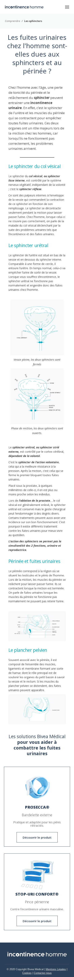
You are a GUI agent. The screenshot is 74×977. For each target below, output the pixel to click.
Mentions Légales (56, 969)
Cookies (27, 973)
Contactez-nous (43, 973)
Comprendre (12, 21)
